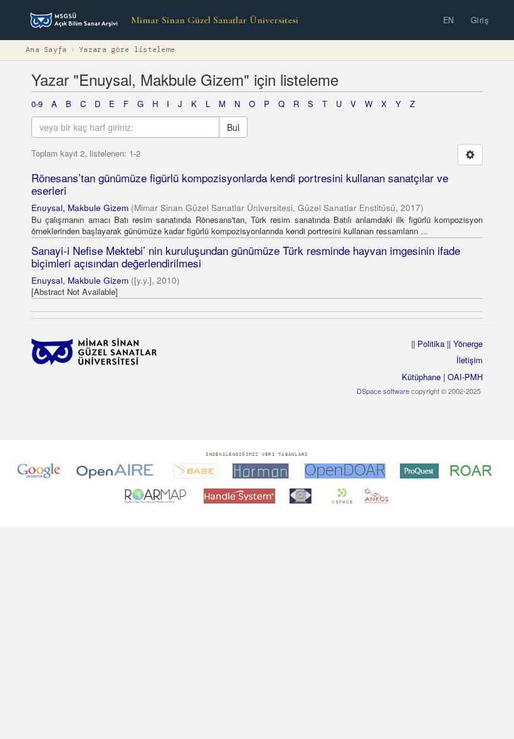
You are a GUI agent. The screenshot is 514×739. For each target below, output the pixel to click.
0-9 (37, 104)
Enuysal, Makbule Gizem (79, 208)
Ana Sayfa (46, 49)
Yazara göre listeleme (127, 49)
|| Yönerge (463, 343)
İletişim (469, 360)
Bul (233, 127)
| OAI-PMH (462, 377)
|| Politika (427, 343)
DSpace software (383, 391)
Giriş (480, 20)
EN (448, 20)
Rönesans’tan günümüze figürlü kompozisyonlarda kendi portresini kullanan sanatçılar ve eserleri (239, 184)
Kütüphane (421, 377)
